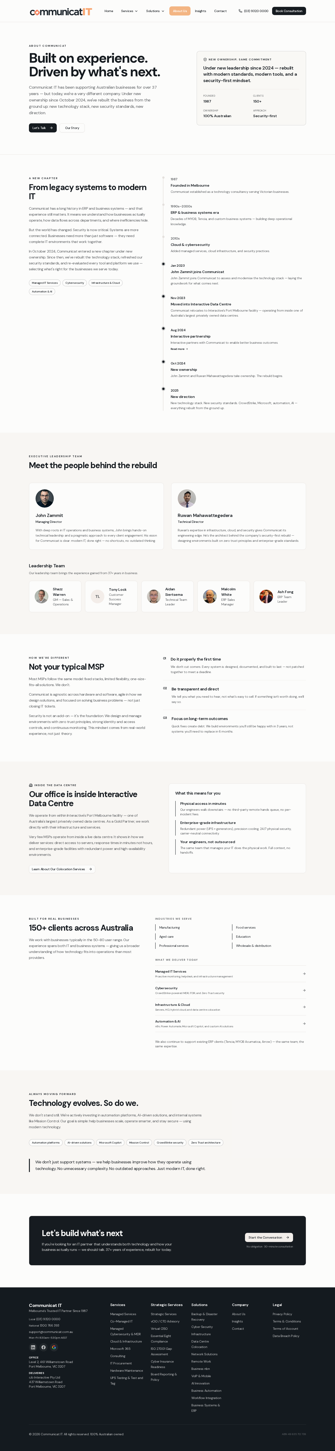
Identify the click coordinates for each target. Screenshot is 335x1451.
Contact (220, 11)
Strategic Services (164, 1314)
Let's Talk (39, 128)
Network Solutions (204, 1354)
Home (109, 11)
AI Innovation (200, 1383)
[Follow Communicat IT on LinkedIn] (33, 1347)
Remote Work (201, 1361)
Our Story (72, 128)
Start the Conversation (265, 1237)
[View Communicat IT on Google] (54, 1347)
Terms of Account (285, 1329)
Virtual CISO (159, 1329)
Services (127, 11)
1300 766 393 (44, 1325)
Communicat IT (45, 1305)
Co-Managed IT (121, 1321)
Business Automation (206, 1391)
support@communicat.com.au (51, 1332)
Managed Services (123, 1314)
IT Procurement (121, 1363)
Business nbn (200, 1369)
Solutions (153, 11)
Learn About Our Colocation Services (58, 869)
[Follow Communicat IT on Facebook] (43, 1347)
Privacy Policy (282, 1314)
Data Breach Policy (286, 1336)
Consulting (117, 1356)
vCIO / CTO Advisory (165, 1321)
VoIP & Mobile (201, 1376)
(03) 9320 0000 (256, 11)
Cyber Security (202, 1327)
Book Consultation (289, 11)
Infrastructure (201, 1334)
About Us (180, 11)
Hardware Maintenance (126, 1370)
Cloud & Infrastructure (126, 1341)
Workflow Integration (206, 1398)
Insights (200, 11)
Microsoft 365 (120, 1349)
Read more (178, 349)
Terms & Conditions (287, 1321)
